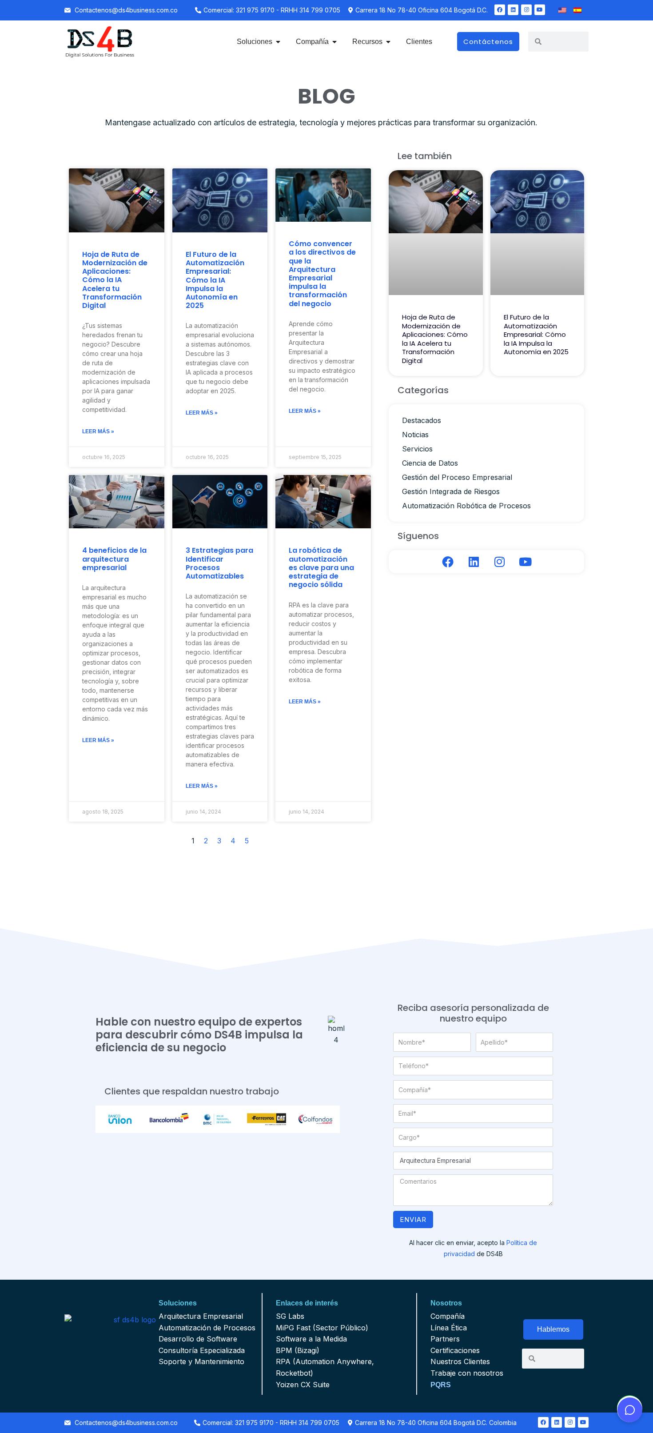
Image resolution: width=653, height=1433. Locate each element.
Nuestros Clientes (460, 1361)
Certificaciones (455, 1350)
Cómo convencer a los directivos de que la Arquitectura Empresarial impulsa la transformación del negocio (322, 273)
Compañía (447, 1316)
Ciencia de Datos (430, 463)
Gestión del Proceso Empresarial (457, 477)
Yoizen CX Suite (303, 1384)
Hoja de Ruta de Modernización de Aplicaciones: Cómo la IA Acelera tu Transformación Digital (114, 280)
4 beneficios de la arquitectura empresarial (114, 558)
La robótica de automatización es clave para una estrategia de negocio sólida (321, 567)
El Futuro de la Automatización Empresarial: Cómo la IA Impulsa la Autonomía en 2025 (215, 280)
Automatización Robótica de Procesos (466, 505)
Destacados (421, 420)
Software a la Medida (311, 1338)
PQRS (440, 1385)
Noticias (415, 434)
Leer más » (98, 431)
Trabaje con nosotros (466, 1373)
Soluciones (178, 1303)
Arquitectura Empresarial (201, 1316)
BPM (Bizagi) (297, 1350)
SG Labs (290, 1316)
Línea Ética (448, 1327)
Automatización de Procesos (207, 1327)
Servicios (417, 448)
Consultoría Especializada (202, 1350)
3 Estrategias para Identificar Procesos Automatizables (219, 563)
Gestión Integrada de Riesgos (451, 491)
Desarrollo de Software (198, 1338)
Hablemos (553, 1329)
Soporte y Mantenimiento (201, 1361)
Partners (445, 1338)
